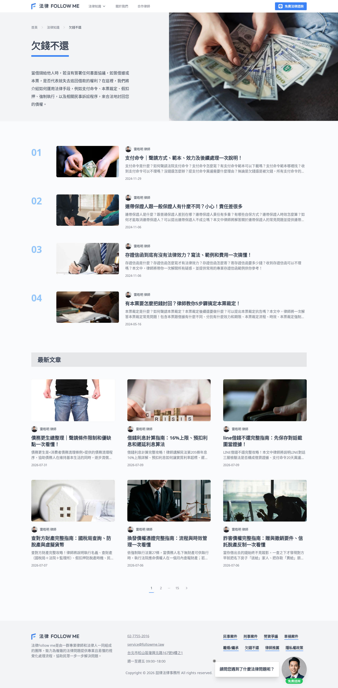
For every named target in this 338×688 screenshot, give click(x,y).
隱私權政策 (294, 647)
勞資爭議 (271, 636)
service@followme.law (145, 644)
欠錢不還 (75, 27)
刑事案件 (251, 636)
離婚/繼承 (231, 647)
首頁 (34, 27)
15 (177, 588)
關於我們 (122, 6)
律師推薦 (272, 647)
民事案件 (230, 636)
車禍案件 (291, 636)
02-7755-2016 (138, 636)
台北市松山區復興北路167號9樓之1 (155, 652)
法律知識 (53, 27)
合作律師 (144, 6)
